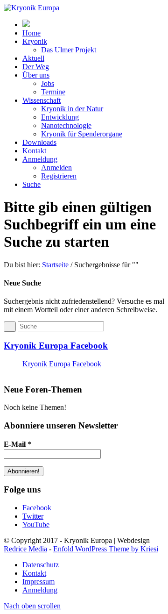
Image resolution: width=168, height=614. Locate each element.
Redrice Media (25, 549)
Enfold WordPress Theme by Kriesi (105, 549)
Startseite (55, 265)
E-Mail (17, 444)
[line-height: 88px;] (26, 25)
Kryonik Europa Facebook (56, 345)
